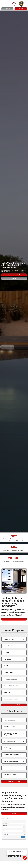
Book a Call (20, 8)
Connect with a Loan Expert (14, 274)
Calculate (14, 813)
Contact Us (7, 8)
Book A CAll (14, 278)
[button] (5, 3)
